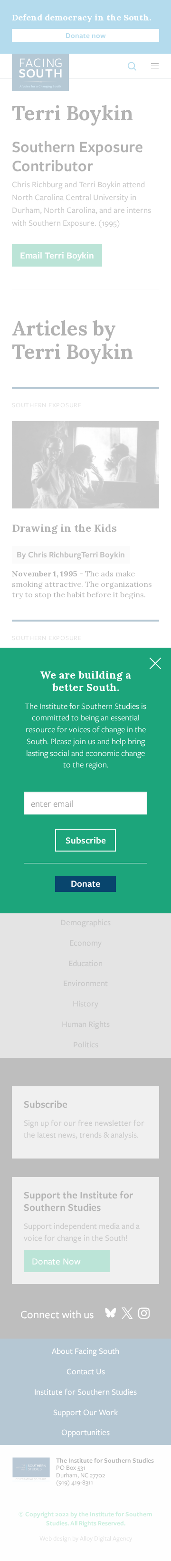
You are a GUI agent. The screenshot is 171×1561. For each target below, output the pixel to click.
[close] (155, 663)
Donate (85, 883)
